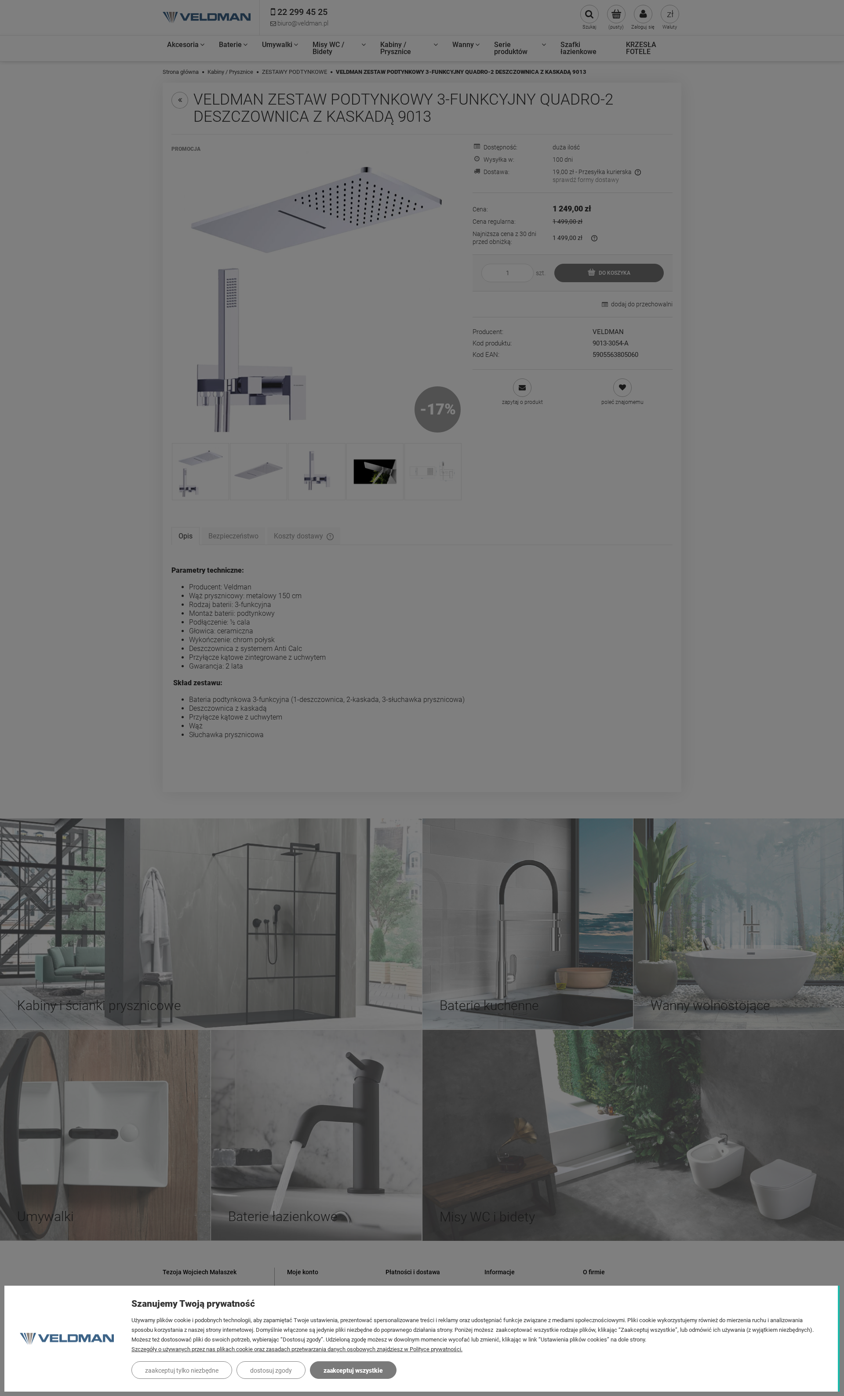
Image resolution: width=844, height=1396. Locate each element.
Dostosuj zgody (271, 1370)
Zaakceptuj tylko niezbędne (181, 1370)
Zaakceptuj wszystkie (353, 1370)
